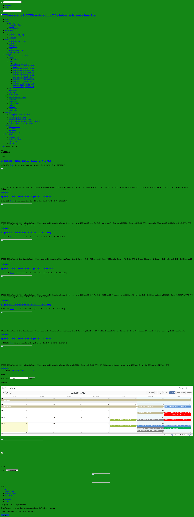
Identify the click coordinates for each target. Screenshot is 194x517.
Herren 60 (12, 105)
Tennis (7, 96)
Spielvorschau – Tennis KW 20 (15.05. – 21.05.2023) (27, 338)
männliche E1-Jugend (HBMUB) (23, 83)
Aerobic (11, 43)
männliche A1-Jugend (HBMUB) (23, 68)
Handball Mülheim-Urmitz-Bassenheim (21, 65)
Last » (32, 370)
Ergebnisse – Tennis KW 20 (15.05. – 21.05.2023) (26, 304)
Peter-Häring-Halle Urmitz (17, 118)
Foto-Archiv (13, 141)
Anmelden (8, 490)
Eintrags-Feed (9, 492)
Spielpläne (12, 143)
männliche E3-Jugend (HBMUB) (23, 87)
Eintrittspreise (13, 92)
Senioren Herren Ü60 (16, 50)
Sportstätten (8, 112)
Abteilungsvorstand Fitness (17, 41)
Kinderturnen (13, 47)
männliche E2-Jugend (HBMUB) (23, 85)
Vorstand (12, 23)
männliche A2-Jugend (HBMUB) (23, 70)
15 (24, 370)
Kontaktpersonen (14, 127)
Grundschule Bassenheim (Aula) (19, 114)
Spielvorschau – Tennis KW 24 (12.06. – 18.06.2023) (27, 268)
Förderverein (9, 30)
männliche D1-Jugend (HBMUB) (23, 78)
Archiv (3, 470)
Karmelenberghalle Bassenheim (19, 116)
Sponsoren (12, 130)
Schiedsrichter (13, 94)
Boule (7, 32)
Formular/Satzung (14, 136)
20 (27, 370)
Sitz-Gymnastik (14, 52)
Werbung (8, 125)
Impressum (8, 5)
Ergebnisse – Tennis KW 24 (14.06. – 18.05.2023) (26, 232)
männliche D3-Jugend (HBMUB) (23, 81)
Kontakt (7, 7)
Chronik (11, 27)
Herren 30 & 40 (14, 103)
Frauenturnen (13, 45)
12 (19, 370)
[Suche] (1, 2)
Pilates (11, 48)
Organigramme (13, 28)
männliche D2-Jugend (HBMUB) (23, 79)
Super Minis (13, 90)
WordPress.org (9, 495)
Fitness (7, 39)
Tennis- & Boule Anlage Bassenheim (21, 123)
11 (18, 370)
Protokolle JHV (14, 138)
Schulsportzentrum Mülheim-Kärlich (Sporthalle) (24, 121)
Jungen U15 (13, 108)
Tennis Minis (13, 110)
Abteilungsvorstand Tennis (17, 98)
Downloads (8, 134)
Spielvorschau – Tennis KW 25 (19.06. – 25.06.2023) (27, 196)
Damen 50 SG (13, 101)
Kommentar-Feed (10, 493)
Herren (11, 61)
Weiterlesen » (5, 192)
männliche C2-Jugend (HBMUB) (23, 76)
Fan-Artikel (12, 128)
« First (12, 370)
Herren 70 (12, 107)
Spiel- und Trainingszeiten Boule (19, 36)
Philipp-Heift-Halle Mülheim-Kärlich (21, 119)
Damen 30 (12, 99)
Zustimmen (5, 515)
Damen (11, 58)
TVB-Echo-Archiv (15, 139)
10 (16, 370)
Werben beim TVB (15, 132)
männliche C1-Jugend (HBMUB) (23, 74)
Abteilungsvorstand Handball (18, 56)
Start (6, 19)
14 (23, 370)
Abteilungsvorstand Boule (17, 34)
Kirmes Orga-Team (15, 25)
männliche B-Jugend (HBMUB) (23, 72)
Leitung (15, 67)
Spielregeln (12, 38)
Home (3, 146)
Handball (8, 54)
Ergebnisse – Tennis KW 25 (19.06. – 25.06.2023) (26, 160)
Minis (11, 88)
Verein (7, 21)
